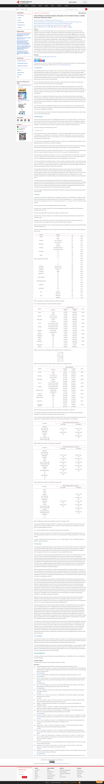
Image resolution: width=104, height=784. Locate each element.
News (46, 5)
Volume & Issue (63, 776)
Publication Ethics (80, 771)
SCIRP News (65, 782)
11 (62, 559)
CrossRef (39, 673)
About (52, 5)
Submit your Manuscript (55, 782)
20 (78, 616)
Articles (26, 5)
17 (63, 589)
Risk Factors (53, 56)
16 (37, 584)
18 (66, 602)
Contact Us (19, 74)
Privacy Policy (79, 776)
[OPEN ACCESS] (72, 2)
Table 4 (52, 222)
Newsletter (19, 70)
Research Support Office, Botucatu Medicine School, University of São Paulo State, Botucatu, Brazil (53, 23)
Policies (79, 768)
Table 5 (59, 414)
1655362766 (21, 131)
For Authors (49, 773)
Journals (33, 5)
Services (59, 5)
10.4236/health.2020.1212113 (41, 26)
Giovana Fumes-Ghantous (39, 20)
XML (55, 26)
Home (19, 5)
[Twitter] (18, 120)
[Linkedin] (25, 120)
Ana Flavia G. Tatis (58, 20)
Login (85, 2)
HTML (52, 26)
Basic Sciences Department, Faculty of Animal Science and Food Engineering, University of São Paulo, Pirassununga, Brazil (57, 21)
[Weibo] (29, 120)
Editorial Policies (50, 771)
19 (45, 613)
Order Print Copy (20, 72)
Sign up (47, 782)
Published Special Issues (22, 63)
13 (75, 563)
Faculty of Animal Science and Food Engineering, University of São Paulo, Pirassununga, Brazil (52, 25)
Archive (19, 20)
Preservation (79, 773)
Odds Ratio (49, 56)
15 (50, 576)
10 (51, 109)
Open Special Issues (21, 60)
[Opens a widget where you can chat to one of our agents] (99, 781)
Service (62, 768)
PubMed (42, 673)
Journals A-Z (37, 770)
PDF (49, 26)
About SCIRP (50, 768)
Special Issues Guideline (22, 65)
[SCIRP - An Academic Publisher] (24, 2)
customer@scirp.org (23, 126)
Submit (66, 5)
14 (84, 580)
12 (61, 561)
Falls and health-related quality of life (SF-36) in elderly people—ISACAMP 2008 (24, 34)
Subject (36, 771)
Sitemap (36, 775)
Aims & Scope (21, 15)
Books (40, 5)
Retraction (79, 775)
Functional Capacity (37, 56)
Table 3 (66, 212)
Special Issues (50, 778)
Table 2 (35, 205)
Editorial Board (21, 22)
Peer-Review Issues (51, 775)
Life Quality (44, 56)
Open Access (79, 770)
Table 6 (63, 414)
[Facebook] (21, 120)
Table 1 (76, 200)
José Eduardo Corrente (49, 20)
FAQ (60, 775)
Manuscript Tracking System (65, 770)
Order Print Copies (63, 771)
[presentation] (38, 130)
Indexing (19, 27)
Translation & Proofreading (65, 773)
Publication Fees (21, 24)
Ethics (48, 770)
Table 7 (35, 530)
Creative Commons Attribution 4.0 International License (61, 763)
